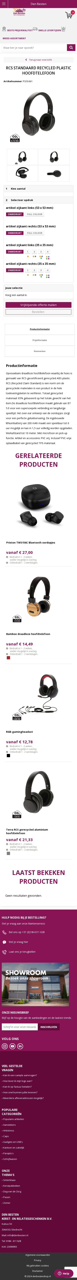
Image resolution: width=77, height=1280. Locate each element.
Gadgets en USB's (13, 1141)
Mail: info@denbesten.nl (15, 1235)
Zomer (6, 1202)
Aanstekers (9, 1124)
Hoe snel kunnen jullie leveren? (20, 1092)
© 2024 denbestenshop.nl (38, 1276)
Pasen (6, 1197)
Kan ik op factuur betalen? (17, 1086)
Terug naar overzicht (40, 59)
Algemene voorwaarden (37, 1255)
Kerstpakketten (11, 1185)
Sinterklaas (9, 1180)
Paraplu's (8, 1153)
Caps (6, 1136)
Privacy (37, 1260)
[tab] (40, 329)
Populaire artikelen (13, 1119)
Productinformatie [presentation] (40, 329)
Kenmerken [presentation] (39, 351)
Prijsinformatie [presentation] (40, 340)
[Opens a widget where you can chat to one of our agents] (63, 1273)
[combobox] (35, 47)
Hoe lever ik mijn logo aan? (17, 1081)
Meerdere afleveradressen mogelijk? (23, 1098)
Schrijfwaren (10, 1159)
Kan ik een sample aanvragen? (20, 1075)
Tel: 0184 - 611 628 (11, 1241)
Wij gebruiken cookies (38, 1265)
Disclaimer (37, 1271)
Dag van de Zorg (12, 1191)
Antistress (8, 1130)
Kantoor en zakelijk (13, 1147)
